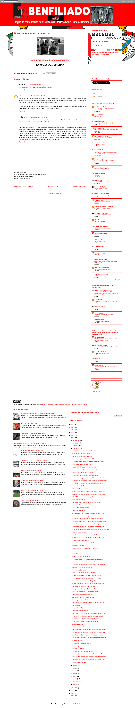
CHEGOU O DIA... (98, 275)
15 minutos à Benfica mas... (101, 188)
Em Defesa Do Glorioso (101, 352)
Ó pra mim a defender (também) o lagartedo (86, 619)
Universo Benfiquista (100, 187)
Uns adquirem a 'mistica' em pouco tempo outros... (88, 600)
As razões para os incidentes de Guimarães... (86, 543)
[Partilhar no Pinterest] (55, 73)
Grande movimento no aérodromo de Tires (85, 470)
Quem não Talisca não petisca (81, 556)
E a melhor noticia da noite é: (81, 643)
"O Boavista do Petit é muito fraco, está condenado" (88, 461)
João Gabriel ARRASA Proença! (102, 195)
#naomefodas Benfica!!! (101, 213)
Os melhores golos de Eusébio (101, 168)
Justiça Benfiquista (99, 159)
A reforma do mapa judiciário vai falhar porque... (87, 575)
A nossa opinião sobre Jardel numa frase (85, 505)
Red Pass (97, 358)
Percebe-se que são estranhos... (82, 456)
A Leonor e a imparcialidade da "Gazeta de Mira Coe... (89, 478)
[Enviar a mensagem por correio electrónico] (43, 73)
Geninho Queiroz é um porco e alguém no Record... (88, 537)
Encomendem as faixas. (79, 532)
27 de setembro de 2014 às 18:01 (36, 117)
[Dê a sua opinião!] (49, 73)
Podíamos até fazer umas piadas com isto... (86, 451)
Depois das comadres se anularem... (83, 472)
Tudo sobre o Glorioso (100, 233)
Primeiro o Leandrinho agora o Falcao (84, 586)
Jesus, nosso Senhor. (79, 510)
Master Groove (98, 365)
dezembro (76, 440)
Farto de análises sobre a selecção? (83, 581)
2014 (73, 438)
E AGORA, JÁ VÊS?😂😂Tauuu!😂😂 (103, 123)
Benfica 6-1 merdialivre (99, 144)
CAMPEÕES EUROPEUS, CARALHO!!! (104, 214)
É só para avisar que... (79, 570)
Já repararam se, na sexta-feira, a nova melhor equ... (89, 494)
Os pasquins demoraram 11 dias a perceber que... (88, 483)
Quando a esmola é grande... (81, 453)
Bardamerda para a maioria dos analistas (104, 314)
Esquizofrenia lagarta (79, 608)
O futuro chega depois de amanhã (83, 459)
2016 (73, 432)
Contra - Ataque (98, 313)
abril (74, 676)
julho (74, 668)
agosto (75, 665)
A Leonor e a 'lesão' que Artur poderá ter (85, 621)
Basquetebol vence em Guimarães (102, 234)
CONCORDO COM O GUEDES (102, 269)
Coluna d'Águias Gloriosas (101, 193)
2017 (73, 430)
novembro (76, 443)
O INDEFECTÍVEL (99, 115)
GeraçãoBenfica (99, 337)
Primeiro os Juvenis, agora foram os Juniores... (87, 502)
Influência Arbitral (99, 149)
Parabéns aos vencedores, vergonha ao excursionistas (38, 413)
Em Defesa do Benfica (100, 345)
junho (75, 671)
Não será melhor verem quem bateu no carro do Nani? (89, 480)
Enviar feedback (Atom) (54, 193)
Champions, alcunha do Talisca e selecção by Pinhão (89, 521)
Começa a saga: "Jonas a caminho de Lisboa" (86, 578)
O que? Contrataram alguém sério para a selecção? (88, 491)
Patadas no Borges (99, 306)
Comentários (98, 96)
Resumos (96, 248)
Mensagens (98, 94)
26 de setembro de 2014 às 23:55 (36, 84)
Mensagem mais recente (23, 186)
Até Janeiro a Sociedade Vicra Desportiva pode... (87, 635)
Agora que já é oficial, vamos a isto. (32, 450)
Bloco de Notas (98, 180)
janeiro (75, 684)
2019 (73, 424)
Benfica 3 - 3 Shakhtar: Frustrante (102, 360)
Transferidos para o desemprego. (82, 651)
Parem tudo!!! (76, 605)
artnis (21, 96)
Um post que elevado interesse (30, 500)
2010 (73, 696)
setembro (76, 448)
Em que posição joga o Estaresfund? (83, 589)
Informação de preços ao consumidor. (84, 467)
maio (74, 673)
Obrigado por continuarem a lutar (102, 201)
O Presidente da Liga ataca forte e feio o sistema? (88, 583)
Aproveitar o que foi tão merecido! (102, 208)
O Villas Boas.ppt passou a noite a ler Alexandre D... (88, 535)
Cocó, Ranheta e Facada (80, 627)
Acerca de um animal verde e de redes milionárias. (88, 526)
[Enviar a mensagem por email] (47, 73)
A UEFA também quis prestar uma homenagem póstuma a (90, 529)
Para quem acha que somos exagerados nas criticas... (89, 613)
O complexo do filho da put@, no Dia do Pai (34, 460)
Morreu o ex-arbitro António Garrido (32, 480)
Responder (22, 90)
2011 (73, 693)
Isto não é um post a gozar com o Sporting (85, 524)
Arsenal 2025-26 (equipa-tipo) (101, 181)
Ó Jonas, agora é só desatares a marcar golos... (87, 559)
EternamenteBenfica (100, 121)
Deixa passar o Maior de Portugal (103, 206)
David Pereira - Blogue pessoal (103, 290)
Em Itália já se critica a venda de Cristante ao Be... (88, 654)
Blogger (81, 704)
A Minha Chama (98, 246)
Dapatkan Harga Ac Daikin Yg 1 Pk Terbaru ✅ (105, 301)
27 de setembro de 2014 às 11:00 (34, 96)
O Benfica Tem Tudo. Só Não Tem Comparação (105, 346)
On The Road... (98, 116)
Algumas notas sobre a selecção (82, 594)
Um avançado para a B (79, 646)
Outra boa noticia (77, 640)
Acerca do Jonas (77, 624)
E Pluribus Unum (99, 200)
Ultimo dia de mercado (79, 662)
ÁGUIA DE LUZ (98, 239)
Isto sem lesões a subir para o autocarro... (85, 548)
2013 (73, 688)
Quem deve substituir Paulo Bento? (83, 562)
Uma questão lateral (78, 499)
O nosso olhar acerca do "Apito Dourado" (85, 475)
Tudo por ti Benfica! (99, 253)
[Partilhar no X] (51, 73)
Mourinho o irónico (78, 545)
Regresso (96, 175)
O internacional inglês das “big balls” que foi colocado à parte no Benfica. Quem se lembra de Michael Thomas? (106, 293)
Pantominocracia (99, 319)
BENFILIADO (99, 45)
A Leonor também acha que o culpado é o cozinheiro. (89, 564)
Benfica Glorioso (99, 128)
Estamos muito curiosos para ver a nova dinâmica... (88, 602)
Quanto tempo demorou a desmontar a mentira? (87, 616)
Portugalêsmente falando (80, 610)
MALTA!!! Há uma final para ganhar (83, 497)
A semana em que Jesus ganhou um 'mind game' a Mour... (90, 516)
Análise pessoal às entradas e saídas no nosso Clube (89, 629)
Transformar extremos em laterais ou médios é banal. (89, 637)
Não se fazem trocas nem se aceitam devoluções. (88, 518)
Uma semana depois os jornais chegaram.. (85, 591)
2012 (73, 690)
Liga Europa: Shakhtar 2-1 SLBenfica (103, 228)
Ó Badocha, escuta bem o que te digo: (33, 433)
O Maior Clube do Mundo (101, 226)
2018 (73, 427)
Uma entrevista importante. (80, 507)
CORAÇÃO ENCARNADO (101, 259)
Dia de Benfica (98, 220)
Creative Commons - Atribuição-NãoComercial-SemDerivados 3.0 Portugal (64, 404)
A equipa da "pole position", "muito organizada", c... (88, 513)
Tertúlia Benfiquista (99, 173)
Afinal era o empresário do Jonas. (83, 567)
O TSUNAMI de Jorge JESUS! (101, 321)
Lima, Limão (76, 554)
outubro (75, 445)
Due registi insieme (78, 648)
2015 (73, 435)
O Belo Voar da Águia (100, 107)
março (75, 679)
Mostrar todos (118, 279)
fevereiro (76, 682)
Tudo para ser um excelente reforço (103, 137)
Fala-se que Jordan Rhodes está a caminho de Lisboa (89, 656)
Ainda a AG (97, 254)
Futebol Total (98, 300)
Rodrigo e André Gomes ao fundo (31, 470)
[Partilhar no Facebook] (53, 73)
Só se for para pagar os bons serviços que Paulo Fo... (89, 659)
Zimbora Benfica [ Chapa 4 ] (101, 241)
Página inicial (53, 186)
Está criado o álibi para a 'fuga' (82, 464)
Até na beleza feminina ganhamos (83, 597)
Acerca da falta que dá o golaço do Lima (33, 490)
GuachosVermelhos (100, 143)
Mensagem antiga (79, 186)
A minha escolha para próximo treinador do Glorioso (30, 443)
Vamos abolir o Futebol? (100, 308)
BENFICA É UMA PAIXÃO (101, 267)
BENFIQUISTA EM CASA (101, 136)
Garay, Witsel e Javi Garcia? (81, 540)
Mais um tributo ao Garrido (80, 489)
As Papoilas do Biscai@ (101, 274)
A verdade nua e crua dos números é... (84, 551)
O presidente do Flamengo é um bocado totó (86, 486)
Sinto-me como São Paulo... (29, 423)
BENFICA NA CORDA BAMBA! (101, 353)
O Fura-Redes (98, 167)
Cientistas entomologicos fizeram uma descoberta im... (89, 632)
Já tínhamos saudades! (100, 221)
